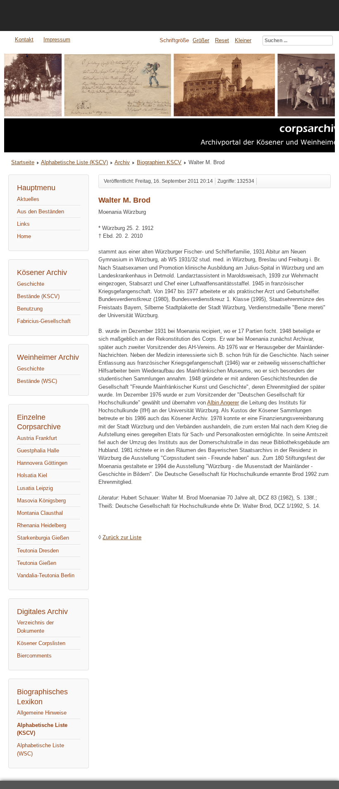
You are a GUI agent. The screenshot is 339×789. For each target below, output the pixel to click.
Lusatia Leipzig (35, 488)
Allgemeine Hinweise (42, 713)
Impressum (56, 39)
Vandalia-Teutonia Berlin (45, 575)
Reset (222, 40)
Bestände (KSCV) (38, 296)
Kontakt (24, 39)
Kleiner (243, 40)
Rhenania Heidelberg (41, 525)
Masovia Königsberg (41, 500)
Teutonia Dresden (38, 551)
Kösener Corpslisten (41, 643)
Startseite (22, 162)
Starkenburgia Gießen (43, 538)
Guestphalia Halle (38, 450)
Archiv (122, 162)
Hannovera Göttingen (42, 463)
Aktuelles (28, 199)
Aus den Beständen (40, 211)
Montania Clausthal (40, 513)
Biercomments (34, 656)
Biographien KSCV (159, 162)
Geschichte (30, 284)
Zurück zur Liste (122, 537)
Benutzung (30, 309)
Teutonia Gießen (36, 563)
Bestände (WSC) (37, 381)
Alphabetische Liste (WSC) (40, 749)
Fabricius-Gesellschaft (44, 321)
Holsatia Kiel (32, 475)
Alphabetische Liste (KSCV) (74, 162)
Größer (201, 40)
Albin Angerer (223, 402)
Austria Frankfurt (37, 438)
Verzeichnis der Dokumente (35, 626)
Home (24, 236)
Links (23, 224)
